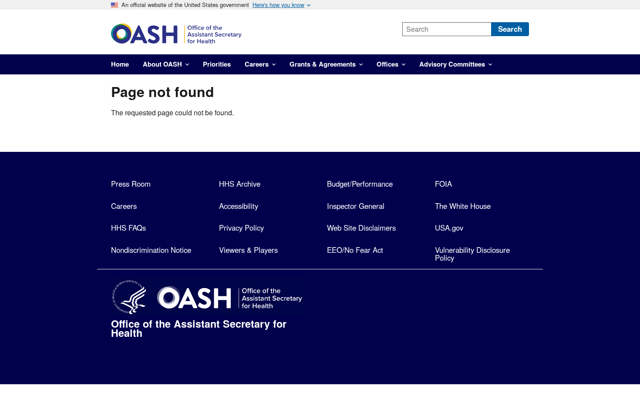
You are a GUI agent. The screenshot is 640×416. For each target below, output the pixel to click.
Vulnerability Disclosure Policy (472, 254)
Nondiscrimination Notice (151, 250)
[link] (249, 33)
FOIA (443, 183)
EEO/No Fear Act (355, 250)
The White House (463, 206)
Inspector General (355, 206)
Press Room (131, 183)
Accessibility (238, 206)
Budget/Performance (360, 183)
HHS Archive (239, 183)
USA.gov (449, 227)
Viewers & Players (248, 250)
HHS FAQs (128, 227)
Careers (124, 206)
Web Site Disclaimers (361, 227)
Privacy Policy (241, 227)
